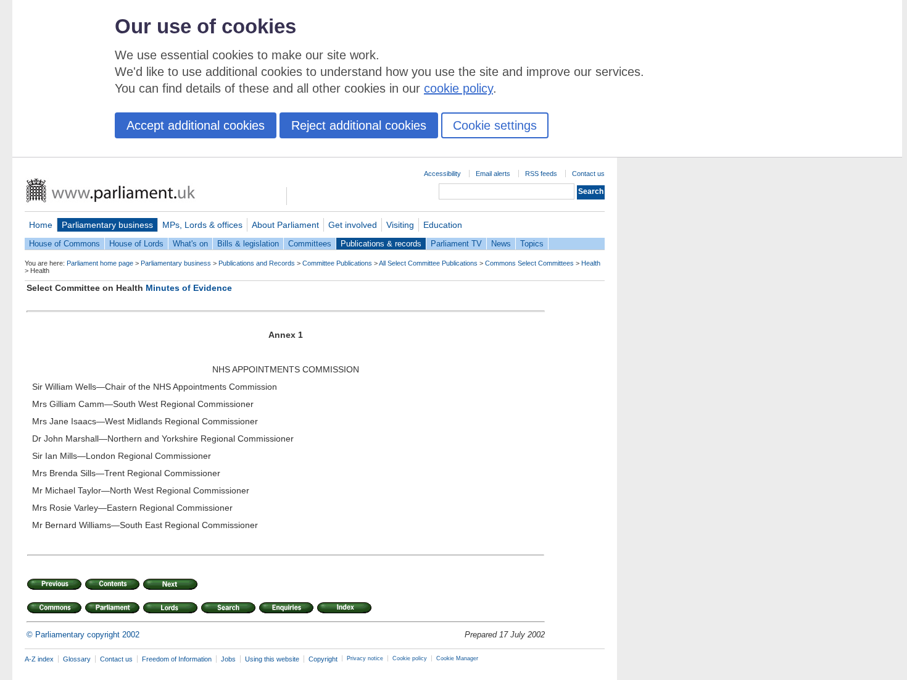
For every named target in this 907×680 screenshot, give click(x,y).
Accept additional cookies (195, 125)
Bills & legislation (248, 243)
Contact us (588, 173)
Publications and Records (256, 263)
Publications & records (381, 243)
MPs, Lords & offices (202, 225)
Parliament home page (100, 263)
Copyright (323, 659)
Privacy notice (365, 658)
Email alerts (493, 173)
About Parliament (285, 225)
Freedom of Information (177, 659)
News (501, 243)
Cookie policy (409, 658)
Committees (309, 243)
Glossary (77, 659)
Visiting (400, 225)
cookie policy (458, 88)
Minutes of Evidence (189, 288)
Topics (532, 243)
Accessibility (442, 173)
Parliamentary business (107, 225)
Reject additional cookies (358, 125)
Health (590, 263)
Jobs (228, 659)
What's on (190, 243)
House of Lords (136, 243)
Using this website (272, 659)
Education (442, 225)
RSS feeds (541, 173)
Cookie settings (495, 125)
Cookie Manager (457, 658)
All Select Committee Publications (428, 263)
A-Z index (39, 659)
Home (40, 225)
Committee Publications (337, 263)
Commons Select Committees (529, 263)
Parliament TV (456, 243)
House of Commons (64, 243)
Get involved (352, 225)
